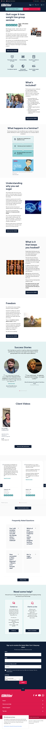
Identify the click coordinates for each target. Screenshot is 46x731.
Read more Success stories (23, 508)
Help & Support (23, 707)
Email (6, 657)
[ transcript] (15, 174)
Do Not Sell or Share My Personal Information (13, 726)
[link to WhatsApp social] (43, 695)
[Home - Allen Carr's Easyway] (6, 5)
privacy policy (9, 671)
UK (29, 113)
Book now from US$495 (12, 50)
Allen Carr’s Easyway (34, 131)
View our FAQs (23, 579)
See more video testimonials (23, 446)
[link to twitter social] (36, 695)
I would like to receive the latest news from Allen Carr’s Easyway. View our (22, 671)
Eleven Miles (37, 717)
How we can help (23, 704)
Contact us (13, 630)
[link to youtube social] (39, 695)
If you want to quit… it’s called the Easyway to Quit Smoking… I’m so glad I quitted (34, 377)
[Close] (27, 717)
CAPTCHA (7, 675)
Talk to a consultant (32, 630)
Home (23, 700)
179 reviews (25, 23)
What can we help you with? (11, 663)
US (32, 113)
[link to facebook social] (34, 695)
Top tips (23, 711)
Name (6, 651)
